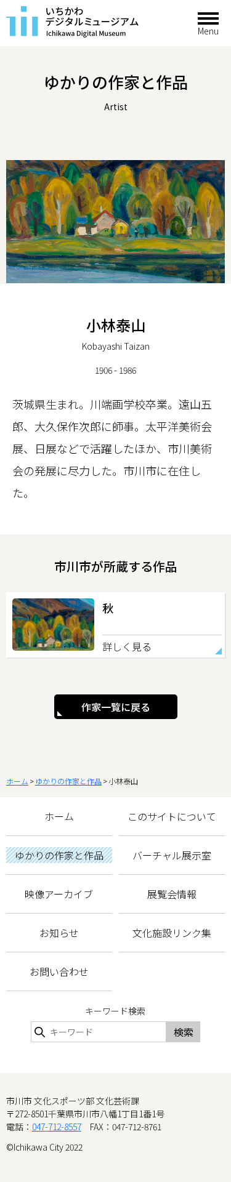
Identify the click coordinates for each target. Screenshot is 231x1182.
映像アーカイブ (59, 893)
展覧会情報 (172, 893)
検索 (183, 1031)
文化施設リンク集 (171, 932)
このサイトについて (172, 816)
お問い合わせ (59, 971)
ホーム (17, 781)
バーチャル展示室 (171, 855)
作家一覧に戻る (115, 706)
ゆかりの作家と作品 (68, 781)
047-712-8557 (56, 1126)
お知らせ (59, 932)
